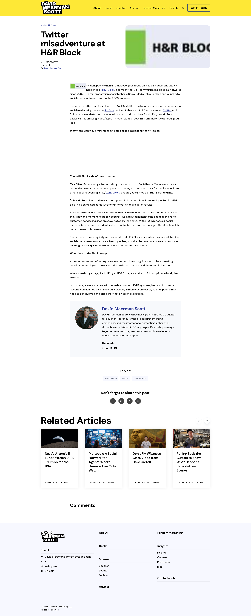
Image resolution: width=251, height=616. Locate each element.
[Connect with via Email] (116, 348)
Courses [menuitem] (162, 557)
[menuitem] (97, 8)
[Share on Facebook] (113, 401)
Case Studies (140, 378)
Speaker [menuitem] (104, 566)
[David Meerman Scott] (86, 317)
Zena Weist (113, 192)
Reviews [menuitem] (104, 575)
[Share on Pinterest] (138, 401)
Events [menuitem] (103, 570)
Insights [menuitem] (161, 552)
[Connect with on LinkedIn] (108, 348)
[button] (183, 8)
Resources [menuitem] (163, 562)
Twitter (167, 110)
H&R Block (108, 89)
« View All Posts (48, 25)
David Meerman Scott (53, 68)
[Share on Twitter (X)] (130, 401)
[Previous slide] (199, 421)
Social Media (111, 378)
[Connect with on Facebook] (104, 348)
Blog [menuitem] (159, 566)
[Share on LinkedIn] (121, 401)
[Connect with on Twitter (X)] (112, 348)
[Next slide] (207, 421)
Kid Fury (109, 110)
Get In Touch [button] (199, 8)
